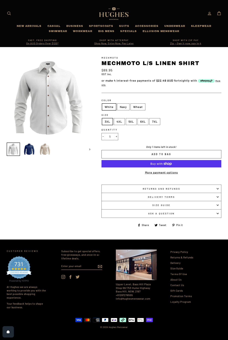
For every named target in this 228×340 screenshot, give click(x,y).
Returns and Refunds (161, 188)
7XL (155, 121)
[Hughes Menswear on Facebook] (70, 277)
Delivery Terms (161, 196)
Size (105, 115)
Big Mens (106, 31)
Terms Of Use (178, 274)
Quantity (109, 129)
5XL (131, 121)
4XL (119, 121)
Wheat (138, 107)
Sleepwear (201, 26)
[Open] (8, 331)
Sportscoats (101, 26)
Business (74, 26)
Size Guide (161, 205)
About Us (176, 279)
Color (106, 100)
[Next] (88, 149)
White (109, 107)
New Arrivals (29, 26)
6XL (143, 121)
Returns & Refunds (181, 257)
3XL (107, 121)
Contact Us (177, 285)
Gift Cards (176, 290)
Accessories (146, 26)
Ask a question (161, 213)
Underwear (174, 26)
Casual (53, 26)
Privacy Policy (179, 251)
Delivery (175, 262)
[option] (42, 42)
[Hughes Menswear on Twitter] (78, 277)
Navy (123, 107)
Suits (124, 26)
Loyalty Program (180, 301)
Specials (128, 31)
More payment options (161, 172)
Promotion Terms (181, 296)
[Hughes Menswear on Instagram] (63, 277)
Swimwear (58, 31)
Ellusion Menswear (161, 31)
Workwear (82, 31)
